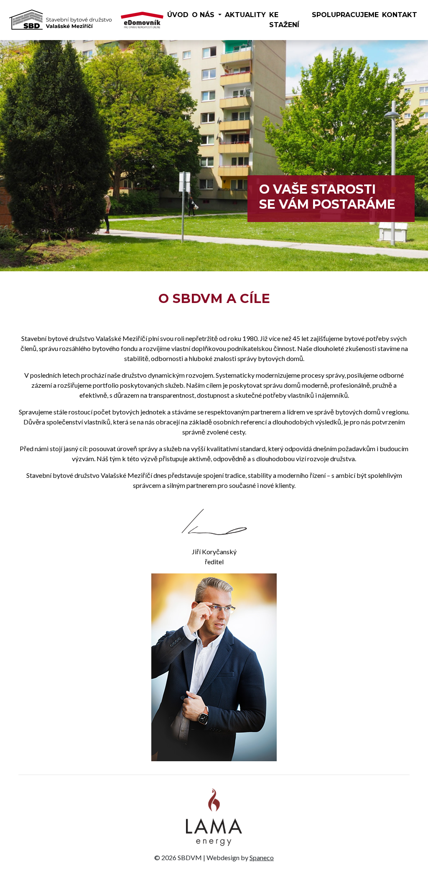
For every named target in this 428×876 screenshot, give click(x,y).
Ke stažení (284, 20)
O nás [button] (204, 15)
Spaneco (262, 857)
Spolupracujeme (345, 15)
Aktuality (245, 15)
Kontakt (399, 15)
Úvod (178, 15)
